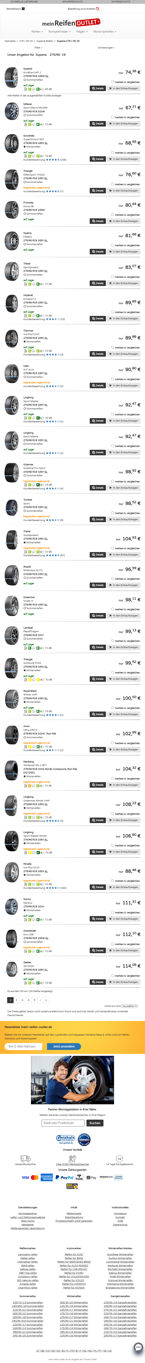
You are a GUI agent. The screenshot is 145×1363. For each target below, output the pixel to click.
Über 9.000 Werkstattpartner (72, 1164)
